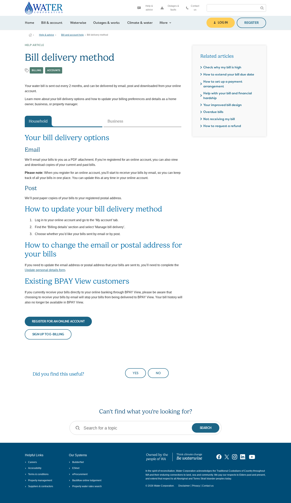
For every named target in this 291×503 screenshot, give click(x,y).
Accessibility (34, 468)
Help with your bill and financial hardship (227, 95)
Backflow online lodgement (86, 480)
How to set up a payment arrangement (222, 83)
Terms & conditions (38, 474)
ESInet (75, 468)
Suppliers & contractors (40, 486)
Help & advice (149, 8)
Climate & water (140, 23)
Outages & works (106, 23)
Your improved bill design (222, 105)
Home (29, 23)
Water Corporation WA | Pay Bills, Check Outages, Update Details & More (30, 35)
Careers (32, 462)
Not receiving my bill (219, 119)
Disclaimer (184, 486)
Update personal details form (45, 270)
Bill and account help (72, 34)
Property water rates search (87, 486)
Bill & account (51, 23)
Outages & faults (173, 8)
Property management (40, 480)
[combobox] (232, 7)
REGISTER (251, 23)
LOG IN (223, 22)
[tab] (63, 121)
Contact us (195, 8)
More (164, 23)
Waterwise (78, 23)
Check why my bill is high (222, 67)
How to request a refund (222, 126)
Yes (135, 373)
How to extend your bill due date (228, 74)
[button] (262, 7)
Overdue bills (213, 112)
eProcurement (79, 474)
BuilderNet (78, 462)
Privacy (196, 486)
